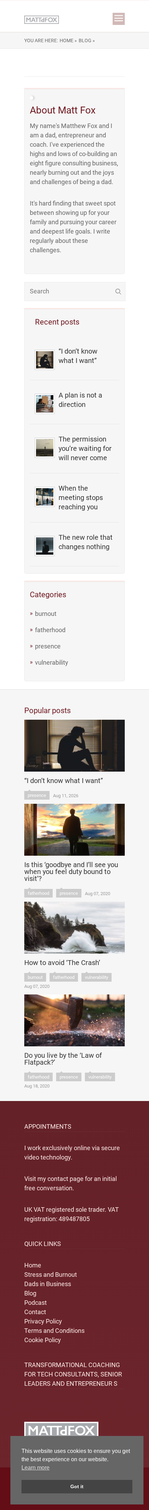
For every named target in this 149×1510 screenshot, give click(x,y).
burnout (45, 613)
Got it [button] (77, 1486)
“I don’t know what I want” (78, 356)
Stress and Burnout (50, 1274)
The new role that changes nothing (86, 542)
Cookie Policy (42, 1340)
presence (48, 646)
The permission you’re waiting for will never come (85, 448)
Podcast (35, 1302)
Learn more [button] (35, 1468)
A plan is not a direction (80, 400)
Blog (30, 1293)
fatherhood (50, 630)
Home (32, 1265)
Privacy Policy (43, 1321)
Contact (35, 1312)
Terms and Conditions (54, 1330)
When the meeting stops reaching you (81, 497)
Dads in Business (47, 1284)
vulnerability (51, 662)
